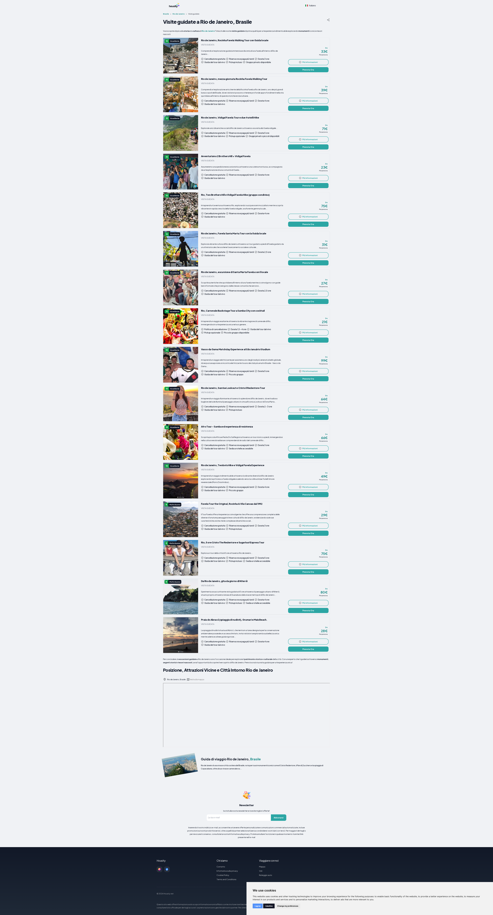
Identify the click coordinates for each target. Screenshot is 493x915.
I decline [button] (269, 906)
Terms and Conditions (226, 879)
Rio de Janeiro (208, 31)
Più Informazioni (310, 62)
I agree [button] (258, 906)
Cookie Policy (223, 875)
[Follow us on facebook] (167, 869)
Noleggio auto (265, 875)
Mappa (262, 866)
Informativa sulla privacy (227, 871)
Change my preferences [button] (287, 906)
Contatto (221, 866)
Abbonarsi (278, 817)
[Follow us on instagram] (159, 869)
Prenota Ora (308, 70)
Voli (260, 871)
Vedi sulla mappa (197, 679)
